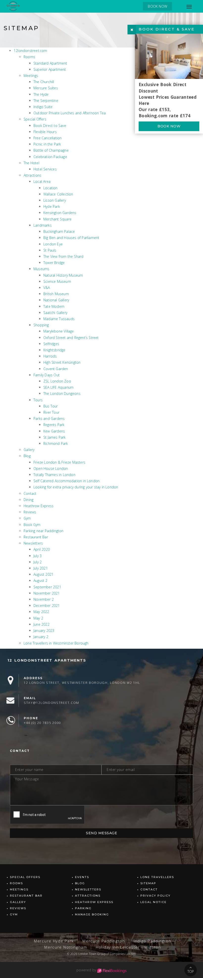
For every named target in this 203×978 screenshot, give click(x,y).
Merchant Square (57, 219)
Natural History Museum (63, 275)
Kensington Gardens (59, 212)
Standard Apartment (50, 63)
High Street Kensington (61, 362)
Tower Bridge (54, 262)
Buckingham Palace (59, 231)
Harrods (50, 356)
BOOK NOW (157, 6)
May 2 (38, 618)
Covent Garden (55, 368)
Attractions (32, 175)
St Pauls (49, 250)
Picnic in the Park (47, 144)
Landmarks (42, 225)
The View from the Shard (63, 256)
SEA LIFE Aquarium (58, 387)
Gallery (29, 449)
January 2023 (43, 630)
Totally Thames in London (54, 474)
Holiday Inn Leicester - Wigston (128, 947)
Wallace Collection (58, 194)
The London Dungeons (61, 393)
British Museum (56, 293)
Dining (28, 499)
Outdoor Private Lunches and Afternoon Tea (69, 113)
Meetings (31, 75)
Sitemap (148, 883)
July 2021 (40, 568)
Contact (30, 493)
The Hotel (31, 163)
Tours (38, 400)
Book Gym (32, 524)
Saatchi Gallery (55, 312)
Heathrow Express (38, 505)
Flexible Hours (45, 131)
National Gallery (56, 300)
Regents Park (53, 424)
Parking (83, 908)
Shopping (41, 325)
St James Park (54, 437)
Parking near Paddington (44, 530)
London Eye (53, 244)
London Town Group (92, 954)
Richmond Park (55, 443)
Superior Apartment (49, 69)
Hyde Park (51, 206)
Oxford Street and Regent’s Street (71, 337)
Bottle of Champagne (51, 150)
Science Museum (57, 281)
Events (82, 877)
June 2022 (41, 624)
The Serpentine (45, 100)
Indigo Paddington (152, 941)
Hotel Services (45, 169)
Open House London (50, 468)
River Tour (51, 412)
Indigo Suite (42, 106)
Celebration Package (50, 156)
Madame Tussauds (59, 318)
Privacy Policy (155, 895)
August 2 (40, 580)
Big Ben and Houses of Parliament (71, 237)
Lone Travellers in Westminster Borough (56, 643)
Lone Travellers (157, 877)
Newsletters (33, 543)
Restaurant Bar (36, 537)
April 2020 (41, 549)
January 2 (40, 636)
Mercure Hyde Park (54, 941)
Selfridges (51, 343)
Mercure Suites (45, 88)
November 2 (43, 599)
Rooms (29, 56)
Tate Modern (53, 306)
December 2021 (46, 605)
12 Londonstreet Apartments (46, 660)
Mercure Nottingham (65, 947)
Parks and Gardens (49, 418)
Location (50, 188)
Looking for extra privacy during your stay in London (75, 487)
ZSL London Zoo (57, 381)
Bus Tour (50, 406)
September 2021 (47, 587)
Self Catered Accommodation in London (66, 480)
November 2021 (46, 593)
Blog (27, 455)
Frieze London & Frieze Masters (59, 462)
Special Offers (35, 119)
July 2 (37, 562)
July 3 (37, 555)
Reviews (30, 512)
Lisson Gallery (54, 200)
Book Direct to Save (49, 125)
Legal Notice (153, 902)
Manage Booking (92, 914)
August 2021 (43, 574)
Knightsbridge (54, 350)
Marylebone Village (58, 331)
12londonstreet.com (30, 50)
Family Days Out (46, 375)
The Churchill (43, 81)
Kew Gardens (54, 431)
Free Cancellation (47, 138)
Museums (41, 268)
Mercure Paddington (103, 941)
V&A (46, 287)
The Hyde (41, 94)
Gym (27, 518)
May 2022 (41, 611)
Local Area (42, 181)
